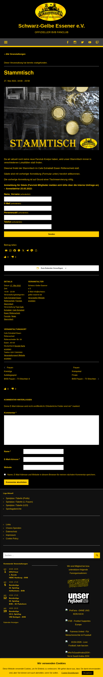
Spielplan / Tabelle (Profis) (17, 498)
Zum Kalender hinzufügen (52, 268)
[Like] (5, 256)
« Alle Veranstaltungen (14, 54)
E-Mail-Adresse (12, 459)
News (13, 316)
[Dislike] (13, 256)
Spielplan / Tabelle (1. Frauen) (19, 502)
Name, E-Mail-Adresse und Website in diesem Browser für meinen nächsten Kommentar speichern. (51, 475)
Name (7, 451)
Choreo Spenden (13, 528)
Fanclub (18, 300)
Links (8, 524)
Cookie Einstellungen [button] (70, 673)
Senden (51, 234)
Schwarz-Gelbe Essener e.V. (51, 26)
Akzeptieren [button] (87, 673)
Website (8, 467)
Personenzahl (16, 212)
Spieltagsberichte (13, 509)
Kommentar (10, 413)
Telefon (13, 221)
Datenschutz (11, 531)
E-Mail (12, 203)
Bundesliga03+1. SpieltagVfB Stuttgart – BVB (17, 614)
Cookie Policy (12, 538)
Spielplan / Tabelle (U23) (17, 505)
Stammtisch (8, 304)
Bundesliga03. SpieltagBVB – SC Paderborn (18, 601)
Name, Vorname (17, 194)
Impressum (11, 535)
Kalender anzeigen (11, 622)
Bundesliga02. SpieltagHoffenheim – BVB (17, 588)
